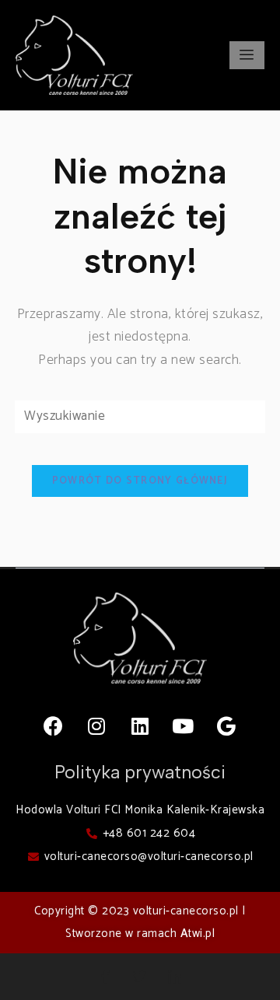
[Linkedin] (140, 726)
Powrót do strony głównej (140, 481)
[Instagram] (97, 726)
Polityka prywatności (140, 772)
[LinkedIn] (175, 976)
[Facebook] (53, 726)
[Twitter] (140, 976)
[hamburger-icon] (246, 55)
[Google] (226, 726)
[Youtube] (183, 726)
